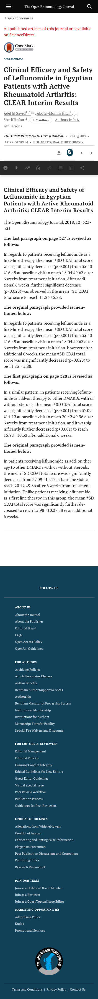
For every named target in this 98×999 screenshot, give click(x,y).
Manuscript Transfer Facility (35, 723)
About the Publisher (29, 621)
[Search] (89, 6)
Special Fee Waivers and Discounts (39, 730)
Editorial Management (30, 751)
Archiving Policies (27, 669)
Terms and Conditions (27, 989)
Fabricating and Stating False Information (44, 840)
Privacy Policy (56, 989)
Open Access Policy (28, 641)
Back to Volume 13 (20, 18)
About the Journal (27, 615)
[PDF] (70, 152)
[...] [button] (76, 113)
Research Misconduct (30, 867)
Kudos (19, 923)
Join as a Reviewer (27, 894)
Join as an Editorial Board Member (39, 888)
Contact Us (77, 989)
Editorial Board (25, 628)
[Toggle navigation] (8, 6)
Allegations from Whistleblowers (38, 826)
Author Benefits (26, 683)
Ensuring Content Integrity (33, 765)
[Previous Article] (82, 153)
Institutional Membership (33, 710)
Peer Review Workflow (30, 792)
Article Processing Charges (33, 676)
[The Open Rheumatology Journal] (49, 961)
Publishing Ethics (27, 860)
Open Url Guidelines (29, 648)
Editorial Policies (27, 758)
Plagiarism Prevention (30, 846)
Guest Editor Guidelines (31, 778)
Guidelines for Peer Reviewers (36, 805)
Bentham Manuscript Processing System (43, 703)
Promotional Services (30, 930)
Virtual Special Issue (29, 785)
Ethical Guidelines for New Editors (39, 771)
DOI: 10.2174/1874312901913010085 (58, 142)
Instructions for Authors (32, 717)
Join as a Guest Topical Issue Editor (39, 901)
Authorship (23, 696)
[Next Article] (91, 153)
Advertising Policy (28, 917)
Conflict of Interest (28, 833)
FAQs (18, 635)
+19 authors (41, 120)
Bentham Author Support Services (39, 690)
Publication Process (29, 799)
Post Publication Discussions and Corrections (46, 853)
